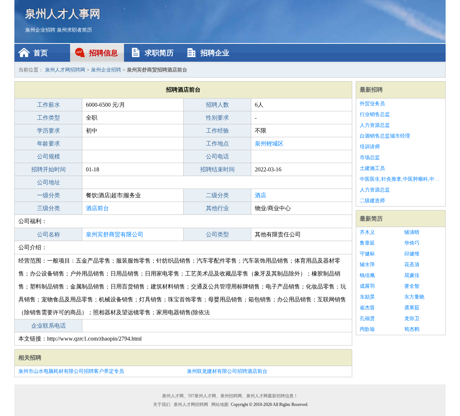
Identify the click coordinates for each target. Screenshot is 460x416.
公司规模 (48, 156)
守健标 (367, 253)
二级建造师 (372, 200)
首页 (40, 53)
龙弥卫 (411, 318)
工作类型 (48, 118)
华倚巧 (411, 243)
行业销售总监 (375, 114)
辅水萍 (367, 264)
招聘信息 (103, 53)
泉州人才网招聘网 (65, 70)
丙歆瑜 (367, 329)
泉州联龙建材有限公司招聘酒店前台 (227, 371)
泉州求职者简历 (74, 30)
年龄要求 (48, 143)
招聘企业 (215, 53)
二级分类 (217, 195)
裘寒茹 (411, 307)
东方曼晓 (414, 297)
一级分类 (48, 195)
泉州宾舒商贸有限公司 (114, 234)
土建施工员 (372, 168)
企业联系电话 (48, 326)
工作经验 (217, 131)
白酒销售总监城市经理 (385, 136)
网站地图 (220, 404)
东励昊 (367, 297)
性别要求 (217, 118)
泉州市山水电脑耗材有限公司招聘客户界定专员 (71, 371)
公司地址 (48, 182)
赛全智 (411, 286)
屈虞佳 (411, 275)
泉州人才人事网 (63, 13)
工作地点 (217, 143)
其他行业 (217, 208)
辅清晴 (411, 232)
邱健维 (411, 253)
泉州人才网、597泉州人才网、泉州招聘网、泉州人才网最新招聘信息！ (230, 395)
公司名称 (48, 234)
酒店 (260, 195)
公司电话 (217, 156)
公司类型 (217, 234)
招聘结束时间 (217, 169)
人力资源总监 (375, 125)
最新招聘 (371, 90)
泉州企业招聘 (40, 30)
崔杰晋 (367, 307)
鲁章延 (367, 243)
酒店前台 (97, 208)
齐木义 (367, 232)
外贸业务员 (372, 103)
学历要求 (48, 131)
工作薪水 (48, 105)
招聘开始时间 (48, 169)
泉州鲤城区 (269, 143)
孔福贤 (367, 318)
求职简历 (159, 53)
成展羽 (367, 286)
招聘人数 (217, 105)
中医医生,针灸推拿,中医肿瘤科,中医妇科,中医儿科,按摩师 (401, 179)
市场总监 (370, 157)
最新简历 (371, 219)
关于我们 (161, 404)
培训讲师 (370, 146)
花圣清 (411, 264)
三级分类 (48, 208)
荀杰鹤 (411, 329)
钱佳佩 (367, 275)
